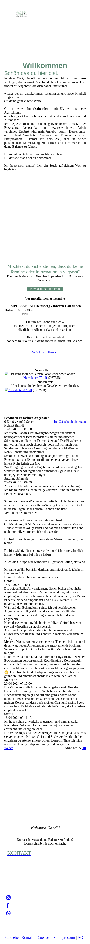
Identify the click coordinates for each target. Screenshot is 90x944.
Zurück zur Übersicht (45, 352)
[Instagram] (8, 897)
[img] (21, 13)
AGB (82, 937)
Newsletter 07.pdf (35, 377)
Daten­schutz (46, 937)
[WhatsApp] (8, 913)
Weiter (8, 748)
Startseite (12, 937)
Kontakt (28, 937)
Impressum (66, 937)
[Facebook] (7, 905)
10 (84, 748)
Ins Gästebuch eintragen (70, 421)
